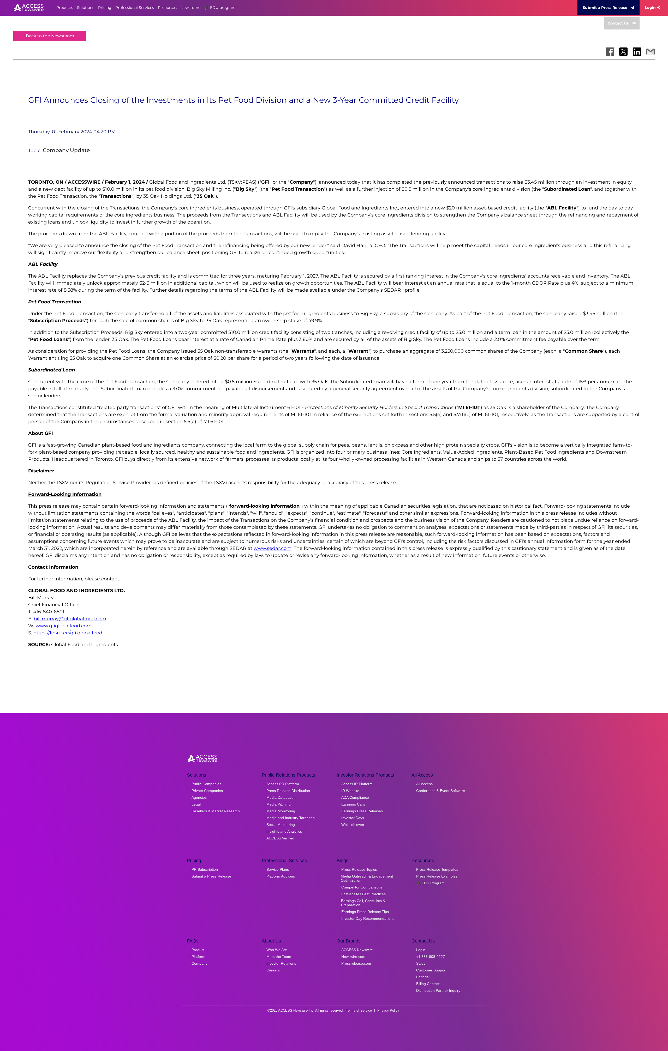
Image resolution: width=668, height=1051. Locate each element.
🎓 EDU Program (430, 883)
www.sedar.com (272, 548)
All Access (424, 784)
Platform (198, 956)
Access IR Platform (357, 784)
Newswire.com (353, 956)
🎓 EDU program (220, 7)
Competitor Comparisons (362, 887)
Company (199, 963)
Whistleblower (352, 824)
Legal (196, 804)
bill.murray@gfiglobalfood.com (70, 619)
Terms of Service (359, 1010)
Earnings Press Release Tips (365, 912)
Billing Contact (428, 984)
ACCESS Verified (280, 838)
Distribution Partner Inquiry (438, 990)
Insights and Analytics (284, 831)
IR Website (350, 791)
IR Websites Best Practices (363, 894)
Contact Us (618, 23)
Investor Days (352, 818)
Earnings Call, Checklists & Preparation (363, 903)
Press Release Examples (436, 876)
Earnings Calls (353, 804)
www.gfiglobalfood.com (64, 626)
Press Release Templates (437, 869)
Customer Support (431, 970)
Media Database (280, 797)
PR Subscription (205, 869)
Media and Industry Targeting (290, 818)
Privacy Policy (388, 1010)
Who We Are (276, 950)
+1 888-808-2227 (430, 956)
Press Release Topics (359, 869)
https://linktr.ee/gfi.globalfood (67, 633)
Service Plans (277, 869)
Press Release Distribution (288, 791)
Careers (273, 970)
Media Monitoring (280, 811)
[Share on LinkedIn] (637, 51)
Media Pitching (278, 804)
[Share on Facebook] (610, 51)
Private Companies (207, 791)
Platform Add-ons (280, 876)
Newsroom (191, 7)
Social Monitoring (280, 824)
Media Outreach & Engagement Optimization (367, 878)
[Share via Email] (650, 51)
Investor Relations (281, 963)
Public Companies (206, 784)
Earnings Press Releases (362, 811)
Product (198, 950)
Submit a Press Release (605, 7)
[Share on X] (623, 51)
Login (650, 7)
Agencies (199, 797)
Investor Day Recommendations (367, 918)
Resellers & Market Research (216, 811)
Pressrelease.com (356, 963)
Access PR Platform (282, 784)
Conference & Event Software (440, 791)
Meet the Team (278, 956)
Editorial (423, 977)
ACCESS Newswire (357, 950)
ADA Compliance (355, 797)
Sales (420, 963)
